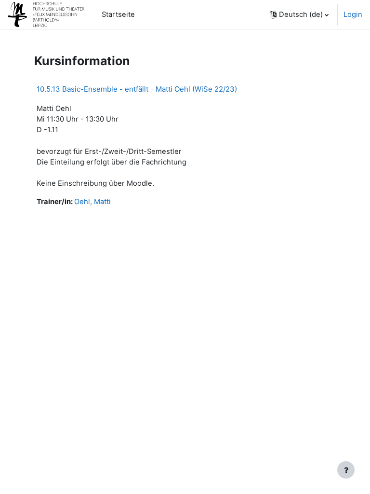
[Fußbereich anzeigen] (346, 470)
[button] (299, 14)
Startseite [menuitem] (118, 14)
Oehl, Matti (92, 201)
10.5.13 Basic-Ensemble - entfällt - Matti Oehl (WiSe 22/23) (137, 89)
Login (353, 14)
